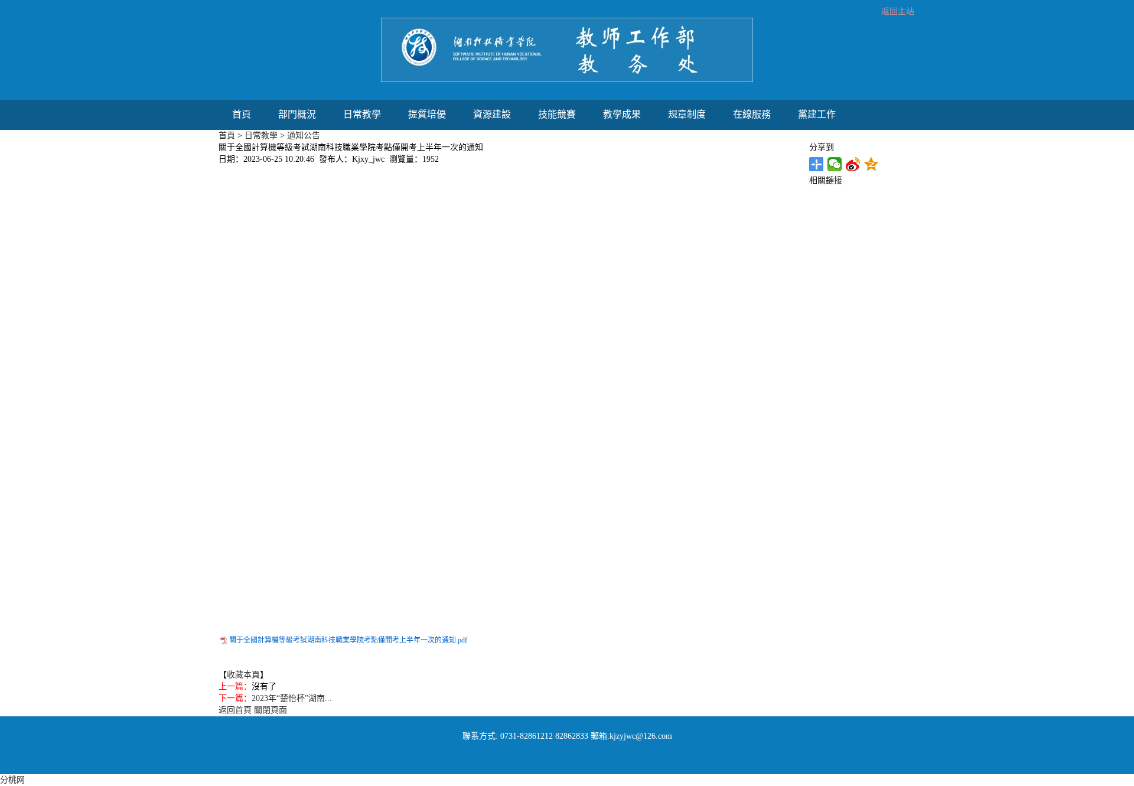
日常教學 (362, 114)
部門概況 (297, 114)
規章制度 (687, 114)
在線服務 (752, 114)
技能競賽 (557, 114)
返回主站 (897, 11)
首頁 (241, 114)
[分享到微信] (834, 164)
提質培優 (427, 114)
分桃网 (12, 779)
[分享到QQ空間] (871, 164)
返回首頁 (235, 710)
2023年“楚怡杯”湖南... (292, 698)
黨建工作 (817, 114)
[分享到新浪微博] (853, 164)
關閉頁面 (270, 710)
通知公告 (303, 135)
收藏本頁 (243, 674)
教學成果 (622, 114)
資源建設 (492, 114)
